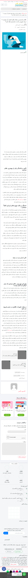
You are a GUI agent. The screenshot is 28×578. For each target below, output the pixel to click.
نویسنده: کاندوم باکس (19, 24)
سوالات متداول (10, 1)
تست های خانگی (20, 199)
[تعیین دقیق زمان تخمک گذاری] (7, 404)
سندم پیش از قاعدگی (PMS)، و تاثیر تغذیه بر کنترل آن (21, 411)
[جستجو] (2, 9)
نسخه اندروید (18, 551)
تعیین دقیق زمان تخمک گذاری (7, 410)
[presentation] (26, 408)
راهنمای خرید (21, 1)
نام (25, 429)
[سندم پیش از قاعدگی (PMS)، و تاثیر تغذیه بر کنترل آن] (21, 404)
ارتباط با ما (16, 1)
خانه (26, 13)
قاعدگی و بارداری (17, 375)
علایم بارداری (17, 372)
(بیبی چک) (10, 330)
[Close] (2, 573)
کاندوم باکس (21, 391)
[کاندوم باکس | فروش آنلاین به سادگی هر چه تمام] (21, 4)
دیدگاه (24, 441)
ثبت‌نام (5, 533)
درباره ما (5, 1)
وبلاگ (23, 13)
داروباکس (5, 557)
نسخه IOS (9, 551)
